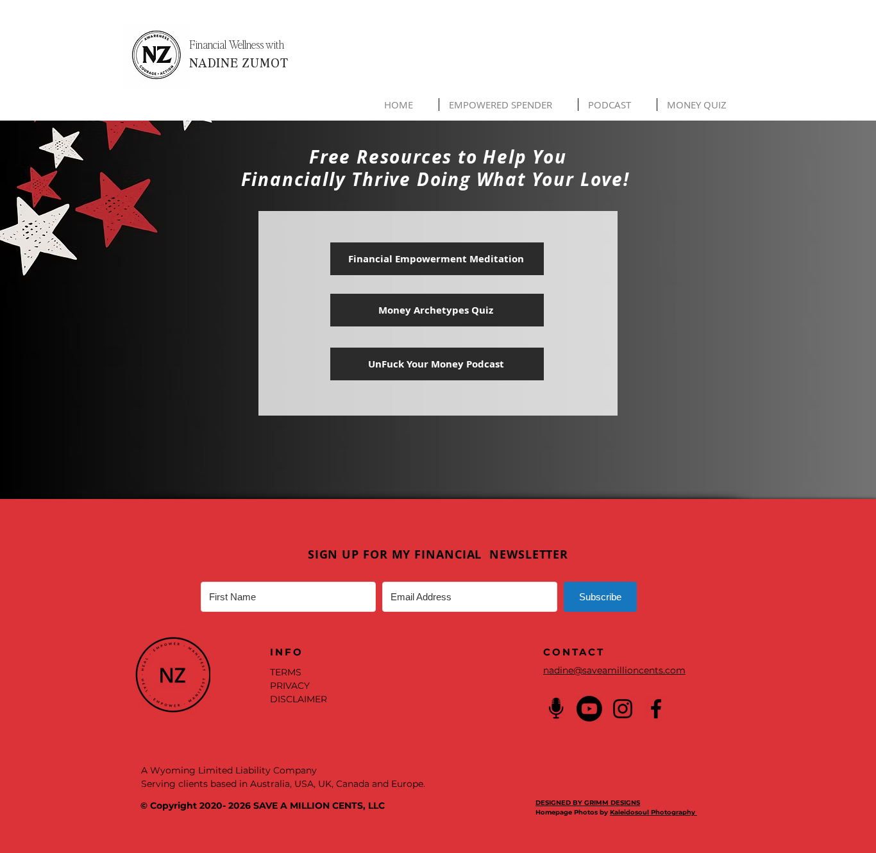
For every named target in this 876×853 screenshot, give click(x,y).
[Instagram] (623, 709)
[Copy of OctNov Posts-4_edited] (556, 709)
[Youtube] (589, 709)
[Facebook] (656, 709)
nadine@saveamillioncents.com (614, 670)
